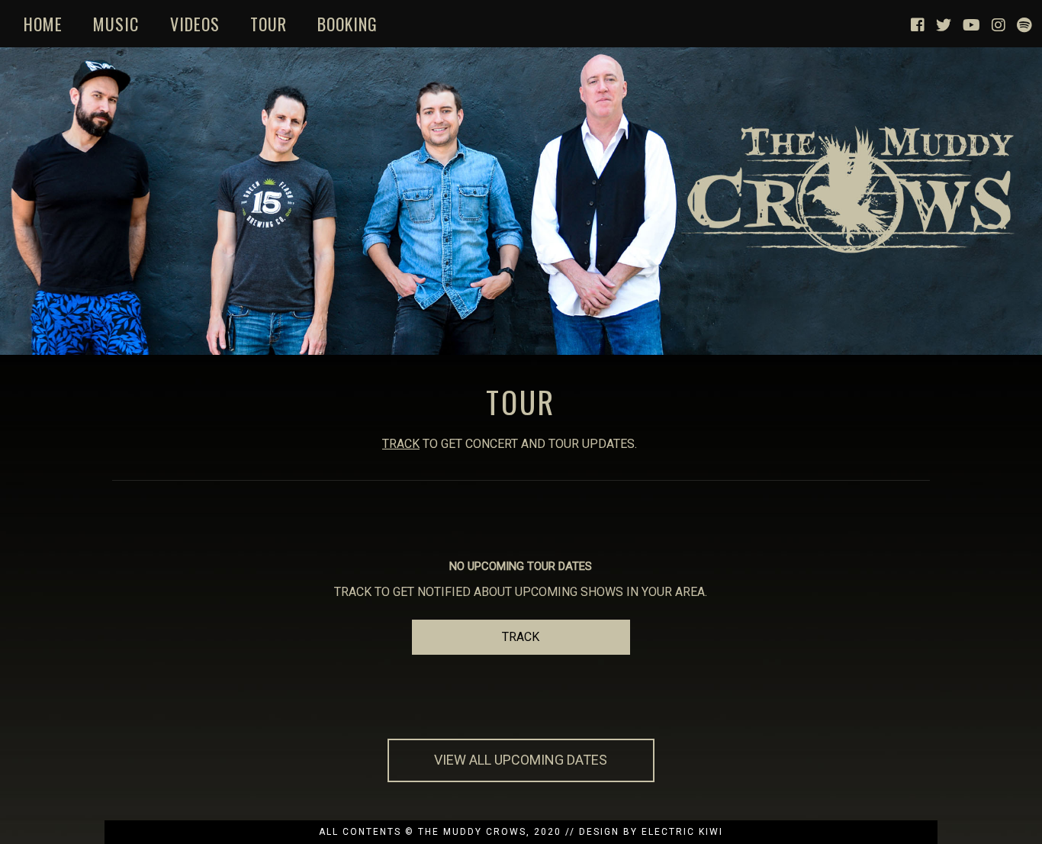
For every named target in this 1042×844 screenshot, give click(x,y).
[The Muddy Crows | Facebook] (918, 23)
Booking (347, 23)
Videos (195, 23)
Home (43, 23)
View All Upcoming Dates (520, 760)
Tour (268, 23)
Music (116, 23)
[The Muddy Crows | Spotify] (1024, 23)
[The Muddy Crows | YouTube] (971, 23)
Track (520, 637)
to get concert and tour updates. (509, 443)
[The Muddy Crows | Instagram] (998, 23)
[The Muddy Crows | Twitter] (943, 23)
